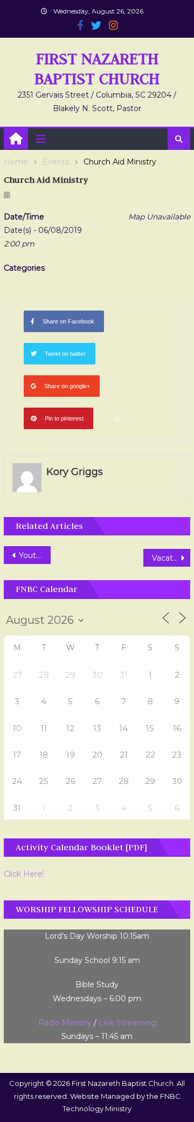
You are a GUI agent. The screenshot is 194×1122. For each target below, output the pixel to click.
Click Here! (24, 874)
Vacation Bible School (171, 558)
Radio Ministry (65, 1023)
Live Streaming (127, 1023)
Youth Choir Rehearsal (34, 555)
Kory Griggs (74, 472)
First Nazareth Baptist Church (97, 68)
